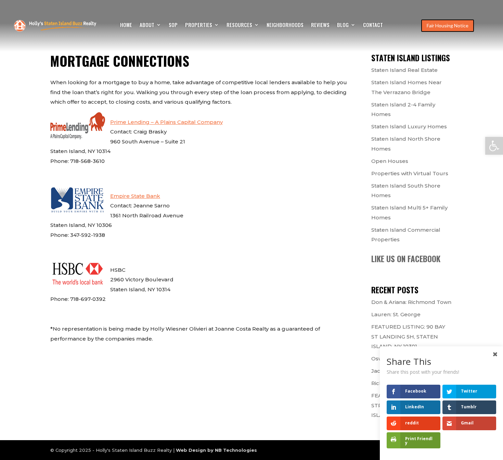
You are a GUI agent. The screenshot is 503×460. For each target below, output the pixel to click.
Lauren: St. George (396, 314)
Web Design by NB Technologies (216, 450)
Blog (343, 25)
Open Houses (389, 161)
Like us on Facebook (405, 259)
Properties (198, 25)
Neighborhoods (285, 25)
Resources (239, 25)
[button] (494, 146)
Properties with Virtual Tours (409, 173)
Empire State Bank (135, 196)
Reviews (320, 25)
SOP (173, 25)
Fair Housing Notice (447, 25)
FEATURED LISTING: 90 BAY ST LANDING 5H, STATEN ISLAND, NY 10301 (408, 336)
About (147, 25)
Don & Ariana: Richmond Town (411, 302)
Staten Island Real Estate (404, 70)
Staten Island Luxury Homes (409, 126)
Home (126, 25)
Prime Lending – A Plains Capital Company (166, 122)
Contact (373, 25)
